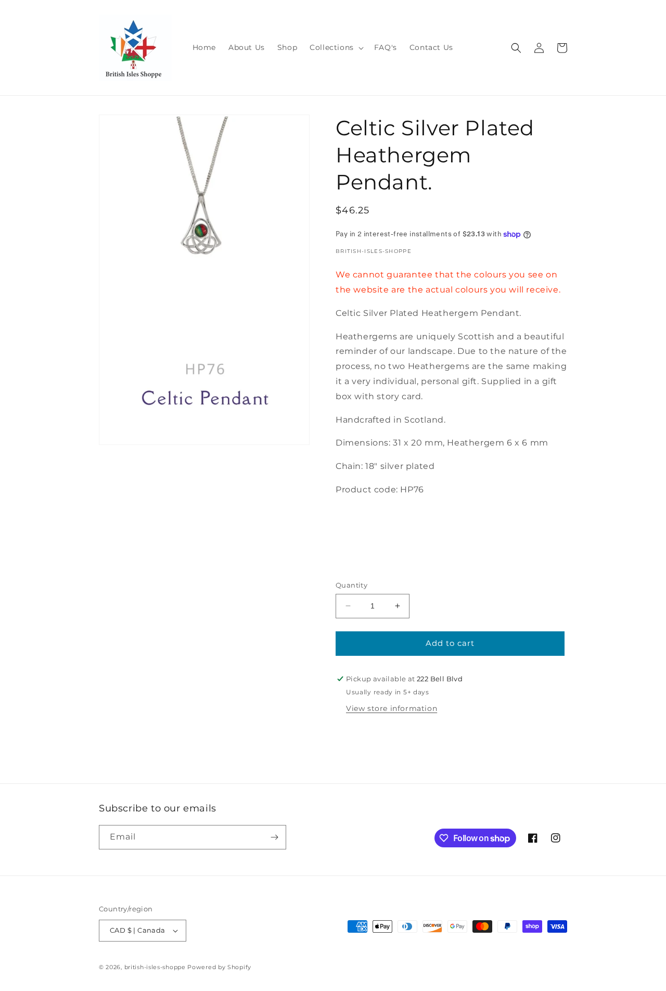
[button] (335, 47)
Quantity (351, 585)
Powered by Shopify (219, 967)
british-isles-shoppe (155, 967)
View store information (391, 708)
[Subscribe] (274, 837)
